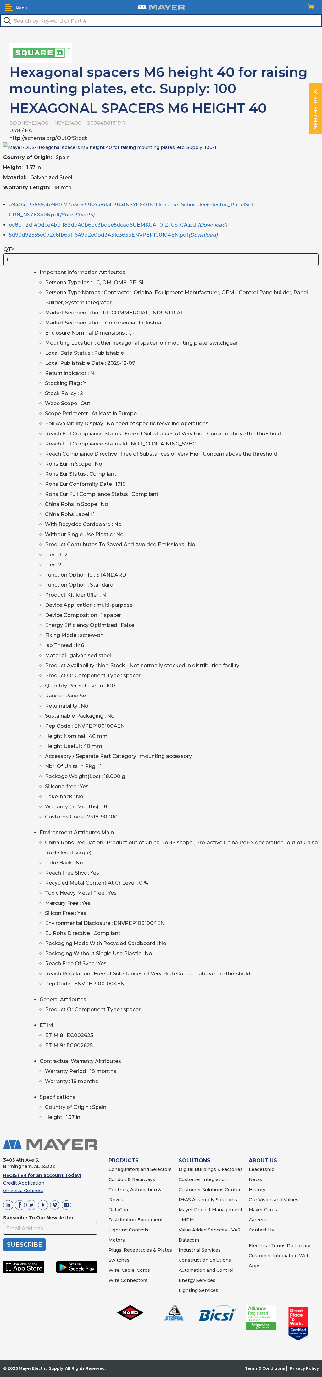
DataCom (119, 1210)
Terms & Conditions (265, 1368)
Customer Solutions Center (210, 1189)
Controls (138, 1230)
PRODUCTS (123, 1160)
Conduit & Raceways (131, 1179)
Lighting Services (198, 1290)
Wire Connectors (127, 1280)
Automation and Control (206, 1270)
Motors (116, 1240)
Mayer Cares (263, 1210)
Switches (119, 1260)
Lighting (118, 1230)
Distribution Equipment (135, 1220)
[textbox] (161, 20)
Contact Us (261, 1230)
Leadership (262, 1169)
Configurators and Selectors (140, 1169)
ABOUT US (263, 1160)
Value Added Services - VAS (209, 1230)
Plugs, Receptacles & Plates (140, 1250)
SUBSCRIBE (24, 1244)
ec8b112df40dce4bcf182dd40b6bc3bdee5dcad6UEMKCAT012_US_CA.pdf (118, 225)
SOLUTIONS (194, 1160)
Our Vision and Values (273, 1199)
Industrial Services (200, 1250)
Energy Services (197, 1280)
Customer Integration (203, 1179)
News (255, 1179)
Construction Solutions (205, 1260)
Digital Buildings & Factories (211, 1169)
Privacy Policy (304, 1368)
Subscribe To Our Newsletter (38, 1217)
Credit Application (23, 1183)
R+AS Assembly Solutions (208, 1199)
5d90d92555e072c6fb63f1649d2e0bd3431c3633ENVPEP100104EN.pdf (113, 235)
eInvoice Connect (23, 1190)
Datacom (189, 1240)
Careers (257, 1220)
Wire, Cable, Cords (129, 1270)
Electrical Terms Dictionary (279, 1245)
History (257, 1189)
